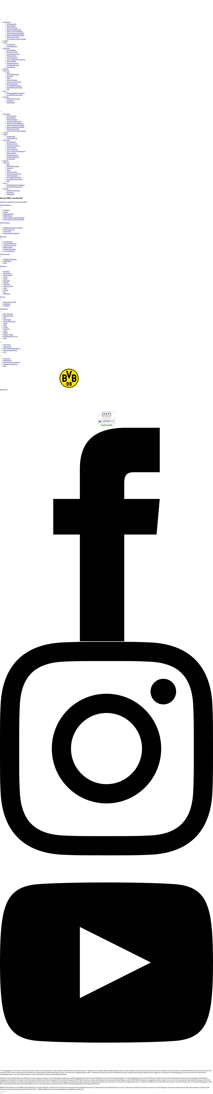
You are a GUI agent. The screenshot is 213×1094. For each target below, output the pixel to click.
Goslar (5, 277)
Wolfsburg (6, 294)
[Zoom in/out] (5, 1091)
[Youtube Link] (106, 1069)
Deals (5, 43)
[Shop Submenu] (7, 183)
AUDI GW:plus (7, 216)
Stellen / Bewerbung (9, 302)
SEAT (4, 325)
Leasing (5, 41)
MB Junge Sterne (8, 214)
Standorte (3, 266)
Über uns (6, 71)
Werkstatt (6, 48)
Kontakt (5, 97)
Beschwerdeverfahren (10, 350)
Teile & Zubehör (5, 223)
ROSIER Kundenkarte (10, 259)
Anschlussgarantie (9, 251)
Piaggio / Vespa (8, 334)
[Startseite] (10, 17)
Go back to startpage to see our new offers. (13, 202)
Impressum (7, 345)
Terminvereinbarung (9, 243)
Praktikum (6, 306)
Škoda (5, 323)
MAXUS (5, 333)
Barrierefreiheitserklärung (11, 348)
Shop (5, 91)
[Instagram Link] (106, 855)
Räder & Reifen (8, 247)
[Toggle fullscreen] (4, 1091)
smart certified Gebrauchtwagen (13, 219)
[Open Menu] (0, 19)
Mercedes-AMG (8, 316)
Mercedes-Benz (8, 314)
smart (5, 331)
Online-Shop (7, 231)
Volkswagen (7, 320)
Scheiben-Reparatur (9, 249)
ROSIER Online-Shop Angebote (13, 228)
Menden (6, 282)
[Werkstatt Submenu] (10, 140)
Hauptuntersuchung (9, 245)
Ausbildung (6, 304)
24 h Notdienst (8, 242)
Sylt (4, 292)
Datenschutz (7, 347)
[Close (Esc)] (0, 1091)
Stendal (5, 290)
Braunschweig (7, 275)
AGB (4, 352)
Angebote (6, 210)
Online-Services (5, 254)
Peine (5, 288)
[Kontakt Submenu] (9, 97)
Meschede (6, 281)
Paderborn (6, 284)
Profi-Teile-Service (8, 230)
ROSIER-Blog (7, 261)
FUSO (5, 338)
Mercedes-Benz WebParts (11, 233)
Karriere (5, 69)
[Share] (2, 1091)
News (5, 263)
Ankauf (5, 212)
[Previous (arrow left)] (0, 1093)
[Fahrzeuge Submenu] (10, 22)
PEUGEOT (6, 329)
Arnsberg (6, 271)
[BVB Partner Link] (68, 388)
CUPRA (5, 327)
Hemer (5, 279)
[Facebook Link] (106, 641)
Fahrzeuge (6, 22)
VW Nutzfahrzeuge (9, 321)
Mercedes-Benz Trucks (10, 336)
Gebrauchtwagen (5, 205)
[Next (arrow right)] (2, 1093)
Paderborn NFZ (8, 286)
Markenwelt (4, 309)
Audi (4, 318)
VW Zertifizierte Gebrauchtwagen (13, 218)
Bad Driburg (7, 273)
